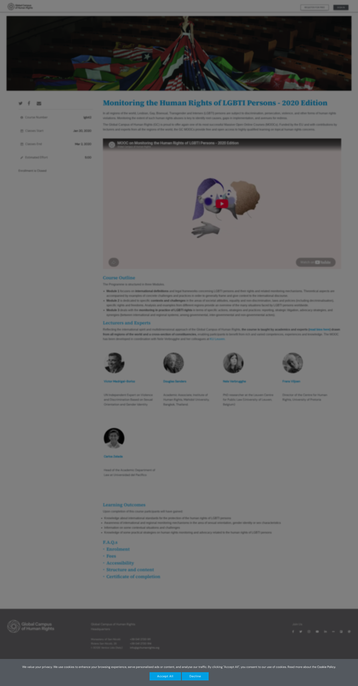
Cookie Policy (326, 667)
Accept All (165, 676)
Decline (195, 676)
